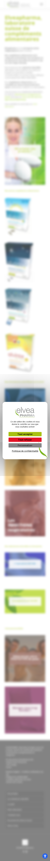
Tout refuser (25, 439)
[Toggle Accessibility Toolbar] (45, 856)
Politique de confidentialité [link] (25, 451)
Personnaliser (25, 445)
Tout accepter (25, 434)
